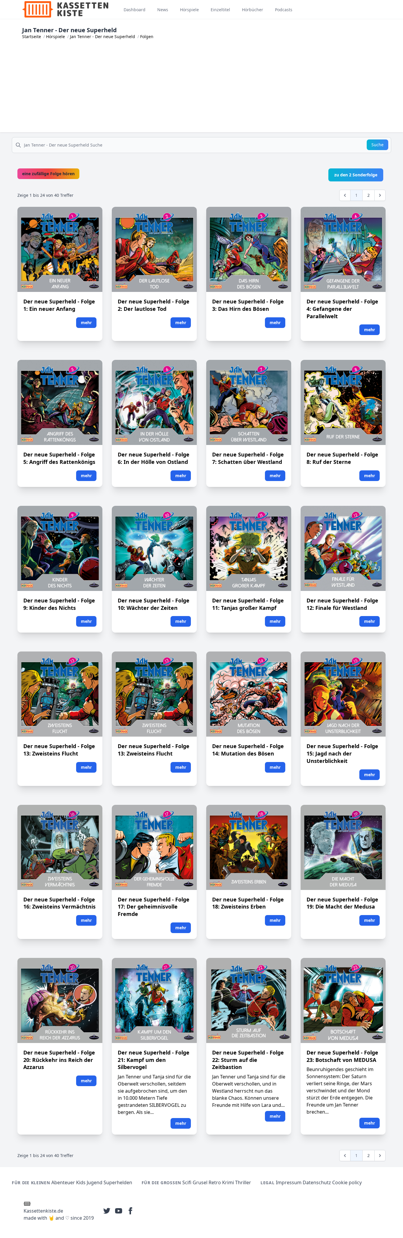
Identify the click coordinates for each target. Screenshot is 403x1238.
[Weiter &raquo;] (380, 195)
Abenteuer (63, 1182)
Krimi (228, 1182)
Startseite (31, 36)
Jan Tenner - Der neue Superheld (102, 36)
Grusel (200, 1182)
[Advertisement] (201, 91)
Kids (81, 1182)
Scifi (186, 1182)
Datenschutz (317, 1182)
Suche (377, 144)
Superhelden (118, 1182)
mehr (86, 322)
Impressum (289, 1182)
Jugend (94, 1182)
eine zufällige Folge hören (48, 173)
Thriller (243, 1182)
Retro (215, 1182)
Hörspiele (55, 36)
